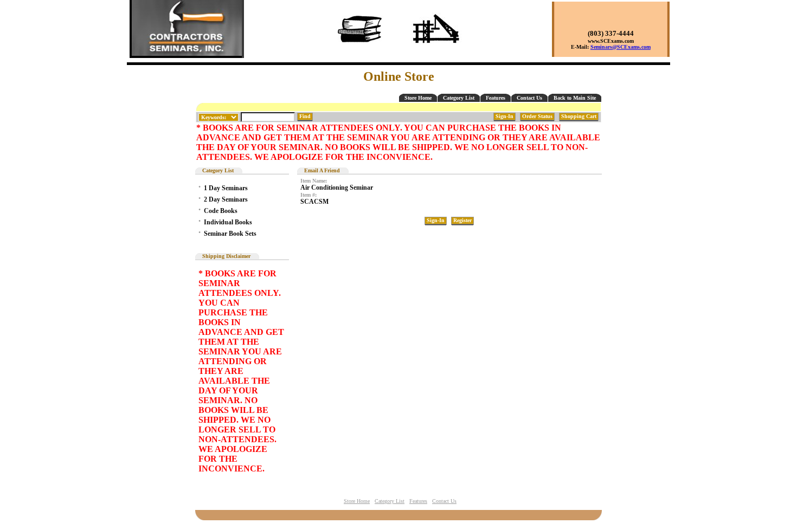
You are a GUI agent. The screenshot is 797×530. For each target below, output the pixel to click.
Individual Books (228, 222)
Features (495, 98)
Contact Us (529, 98)
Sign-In (504, 116)
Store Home (418, 98)
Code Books (220, 211)
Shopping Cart (579, 116)
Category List (458, 98)
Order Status (537, 116)
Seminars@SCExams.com (620, 47)
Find (305, 116)
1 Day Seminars (226, 188)
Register (462, 220)
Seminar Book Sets (230, 233)
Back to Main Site (575, 98)
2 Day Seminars (226, 199)
